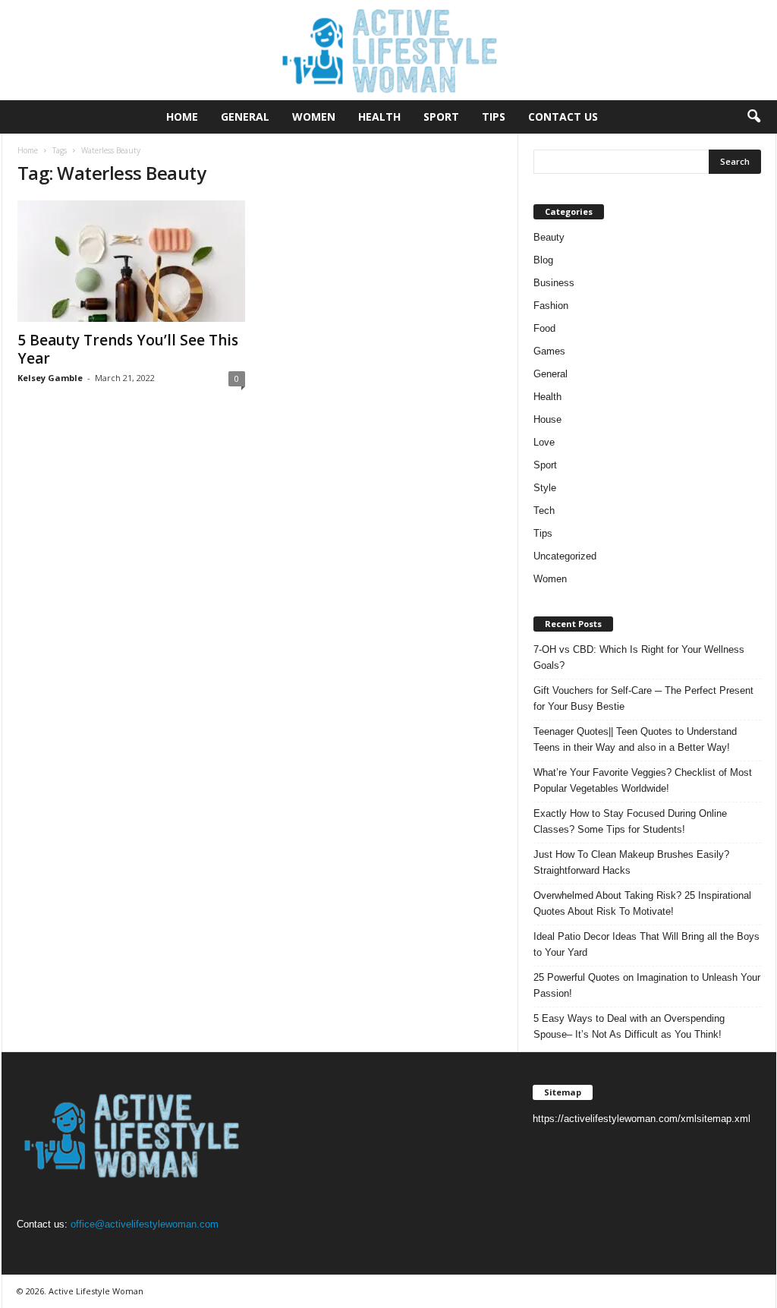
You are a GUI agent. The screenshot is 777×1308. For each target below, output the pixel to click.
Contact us (563, 116)
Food (544, 328)
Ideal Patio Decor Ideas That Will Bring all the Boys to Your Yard (646, 944)
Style (544, 487)
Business (553, 282)
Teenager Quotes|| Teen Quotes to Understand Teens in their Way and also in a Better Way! (635, 739)
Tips (493, 116)
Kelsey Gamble (50, 377)
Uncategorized (564, 556)
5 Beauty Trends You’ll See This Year (127, 349)
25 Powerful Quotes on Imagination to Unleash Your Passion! (646, 985)
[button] (753, 117)
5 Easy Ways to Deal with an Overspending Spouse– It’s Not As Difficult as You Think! (629, 1026)
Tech (544, 510)
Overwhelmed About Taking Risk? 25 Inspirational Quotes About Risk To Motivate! (642, 903)
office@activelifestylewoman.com (145, 1224)
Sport (441, 116)
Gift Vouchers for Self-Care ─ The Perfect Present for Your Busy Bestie (643, 698)
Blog (543, 260)
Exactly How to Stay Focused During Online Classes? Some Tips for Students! (630, 821)
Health (379, 116)
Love (544, 442)
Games (549, 351)
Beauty (549, 237)
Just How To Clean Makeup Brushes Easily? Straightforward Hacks (631, 862)
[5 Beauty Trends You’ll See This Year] (131, 261)
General (245, 116)
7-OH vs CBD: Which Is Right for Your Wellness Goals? (638, 657)
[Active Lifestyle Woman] (388, 50)
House (547, 419)
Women (313, 116)
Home (182, 116)
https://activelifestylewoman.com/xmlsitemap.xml (641, 1118)
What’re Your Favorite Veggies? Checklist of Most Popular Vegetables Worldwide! (642, 780)
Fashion (550, 305)
